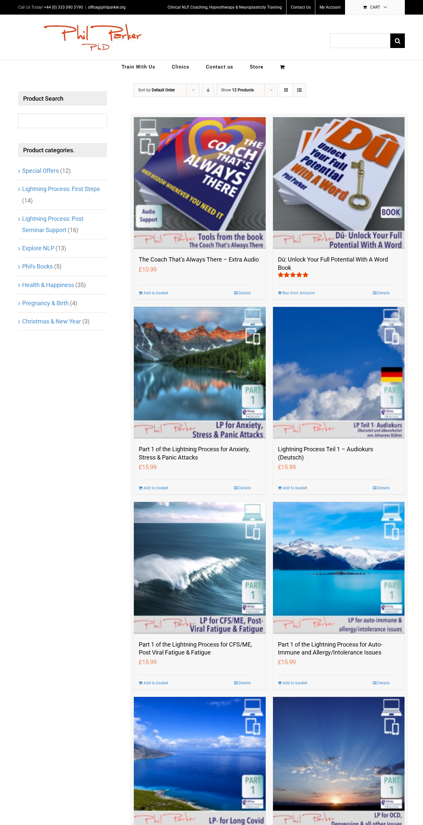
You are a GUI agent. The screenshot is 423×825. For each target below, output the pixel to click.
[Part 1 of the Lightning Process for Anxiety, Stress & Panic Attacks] (199, 373)
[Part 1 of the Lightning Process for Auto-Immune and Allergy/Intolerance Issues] (338, 568)
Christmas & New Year (51, 321)
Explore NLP (38, 248)
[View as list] (299, 90)
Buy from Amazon (299, 293)
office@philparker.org (107, 7)
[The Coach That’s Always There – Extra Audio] (199, 183)
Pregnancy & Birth (45, 303)
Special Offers (40, 170)
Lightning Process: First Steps (61, 188)
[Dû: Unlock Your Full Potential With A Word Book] (338, 183)
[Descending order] (208, 90)
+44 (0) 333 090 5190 (63, 7)
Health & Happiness (48, 284)
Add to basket (155, 293)
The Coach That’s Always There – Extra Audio (199, 259)
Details (245, 293)
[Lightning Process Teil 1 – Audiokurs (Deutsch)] (338, 373)
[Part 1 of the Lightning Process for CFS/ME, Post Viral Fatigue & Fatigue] (199, 568)
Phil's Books (37, 266)
